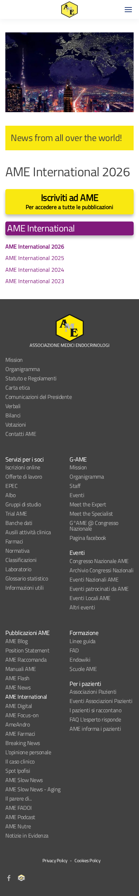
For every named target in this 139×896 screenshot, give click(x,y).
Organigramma (22, 369)
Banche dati (18, 523)
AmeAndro (17, 724)
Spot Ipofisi (17, 770)
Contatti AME (20, 433)
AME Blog (16, 641)
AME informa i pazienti (95, 728)
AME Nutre (18, 826)
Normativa (17, 550)
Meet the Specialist (91, 513)
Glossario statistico (26, 578)
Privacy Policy (54, 860)
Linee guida (83, 641)
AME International (26, 696)
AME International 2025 (34, 258)
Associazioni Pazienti (93, 691)
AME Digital (18, 706)
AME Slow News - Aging (33, 789)
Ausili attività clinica (28, 532)
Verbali (13, 406)
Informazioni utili (24, 587)
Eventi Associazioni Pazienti (101, 701)
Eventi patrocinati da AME (99, 588)
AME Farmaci (20, 733)
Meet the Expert (88, 504)
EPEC (11, 485)
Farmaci (14, 541)
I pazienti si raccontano (95, 710)
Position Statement (27, 650)
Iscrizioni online (22, 467)
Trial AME (16, 513)
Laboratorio (18, 569)
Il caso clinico (20, 761)
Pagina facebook (88, 537)
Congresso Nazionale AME (99, 561)
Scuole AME (83, 669)
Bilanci (13, 415)
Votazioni (15, 424)
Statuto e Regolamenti (31, 378)
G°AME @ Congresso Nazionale (94, 526)
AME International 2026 (34, 246)
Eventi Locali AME (90, 598)
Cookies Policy (87, 860)
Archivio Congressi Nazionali (101, 570)
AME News (17, 687)
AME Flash (17, 678)
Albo (10, 495)
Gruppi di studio (23, 504)
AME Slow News (24, 780)
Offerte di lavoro (23, 476)
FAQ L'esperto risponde (95, 719)
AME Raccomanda (25, 659)
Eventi (77, 495)
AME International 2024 (34, 269)
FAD (74, 650)
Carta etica (17, 387)
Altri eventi (82, 607)
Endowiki (80, 659)
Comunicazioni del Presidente (38, 396)
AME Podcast (20, 817)
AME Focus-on (21, 715)
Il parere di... (18, 798)
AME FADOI (18, 807)
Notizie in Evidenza (26, 835)
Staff (75, 485)
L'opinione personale (28, 752)
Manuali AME (20, 669)
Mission (14, 359)
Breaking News (22, 743)
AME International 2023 (34, 281)
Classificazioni (21, 560)
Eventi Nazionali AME (94, 579)
